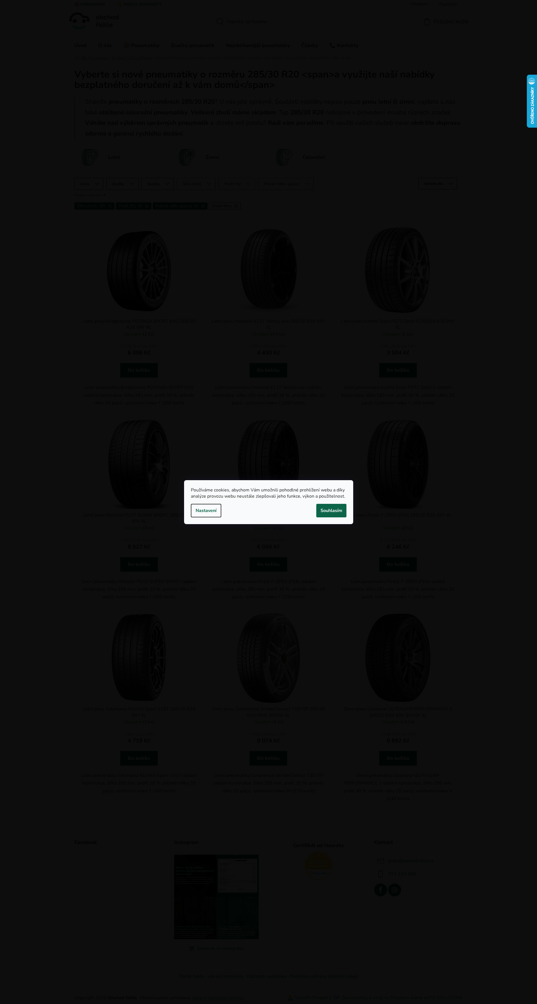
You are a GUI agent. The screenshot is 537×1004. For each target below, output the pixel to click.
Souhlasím (331, 510)
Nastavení (206, 510)
